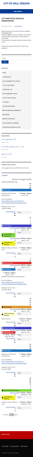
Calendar (5, 175)
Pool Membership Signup (10, 93)
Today (11, 414)
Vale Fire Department (9, 106)
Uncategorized (18, 26)
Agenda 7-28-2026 (6, 154)
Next (16, 415)
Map (19, 212)
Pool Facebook (23, 446)
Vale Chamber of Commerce (11, 123)
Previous (6, 415)
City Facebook (5, 446)
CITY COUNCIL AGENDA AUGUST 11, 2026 (13, 147)
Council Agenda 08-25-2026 (9, 139)
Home (4, 72)
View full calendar (10, 211)
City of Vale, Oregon (16, 3)
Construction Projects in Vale (12, 127)
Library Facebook (14, 446)
